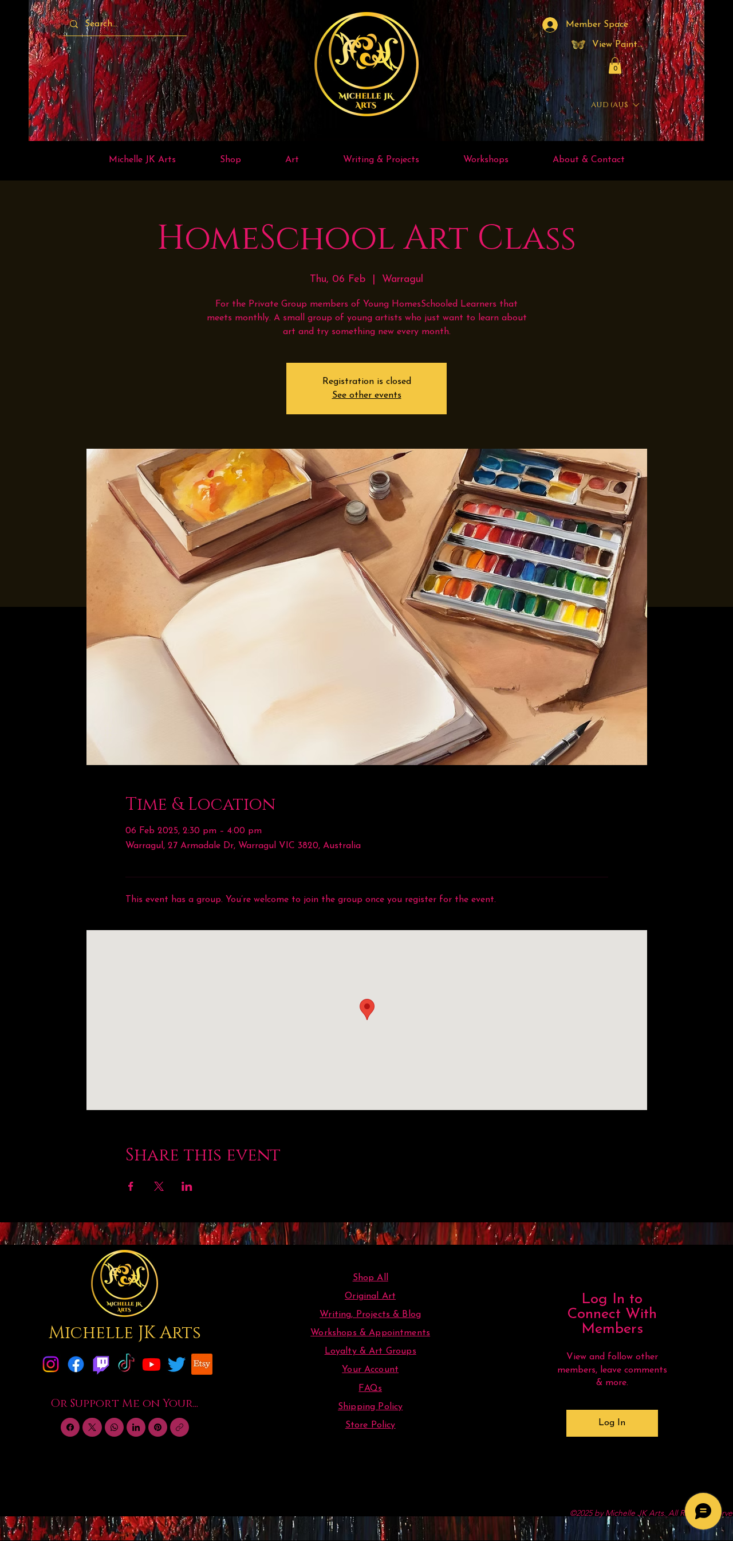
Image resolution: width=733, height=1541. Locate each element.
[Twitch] (101, 1364)
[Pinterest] (157, 1427)
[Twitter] (176, 1364)
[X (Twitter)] (92, 1427)
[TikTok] (126, 1364)
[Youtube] (151, 1364)
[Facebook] (75, 1364)
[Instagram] (50, 1364)
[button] (615, 65)
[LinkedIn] (136, 1427)
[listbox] (615, 105)
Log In (611, 1423)
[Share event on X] (158, 1186)
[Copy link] (179, 1427)
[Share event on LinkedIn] (187, 1186)
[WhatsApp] (114, 1427)
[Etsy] (201, 1364)
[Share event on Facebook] (130, 1186)
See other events (366, 395)
